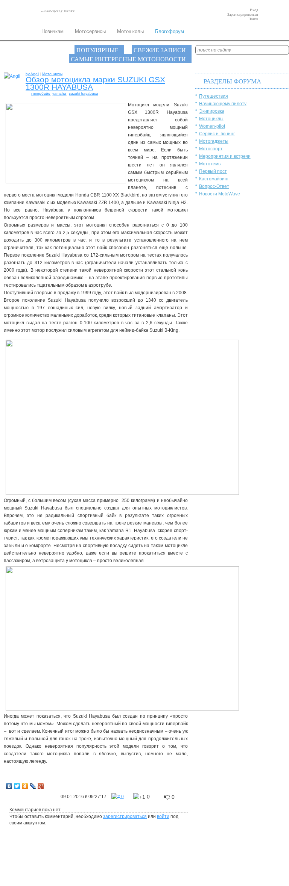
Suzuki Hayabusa (83, 93)
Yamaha (59, 93)
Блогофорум (169, 31)
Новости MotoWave (219, 194)
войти (163, 816)
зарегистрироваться (125, 816)
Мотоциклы (211, 118)
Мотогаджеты (213, 141)
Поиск (253, 19)
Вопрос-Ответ (214, 186)
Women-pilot (212, 126)
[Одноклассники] (25, 784)
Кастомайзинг (214, 178)
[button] (141, 797)
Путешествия (213, 96)
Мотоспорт (211, 148)
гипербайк (40, 93)
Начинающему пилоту (222, 103)
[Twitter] (17, 784)
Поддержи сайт (45, 864)
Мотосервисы (90, 31)
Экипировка (211, 111)
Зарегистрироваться (242, 14)
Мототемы (210, 163)
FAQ (10, 864)
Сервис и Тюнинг (217, 133)
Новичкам (52, 31)
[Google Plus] (41, 784)
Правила (39, 858)
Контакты (15, 858)
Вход (254, 10)
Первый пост (213, 171)
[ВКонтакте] (9, 784)
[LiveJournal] (33, 784)
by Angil (32, 74)
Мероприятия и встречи (225, 156)
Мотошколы (130, 31)
